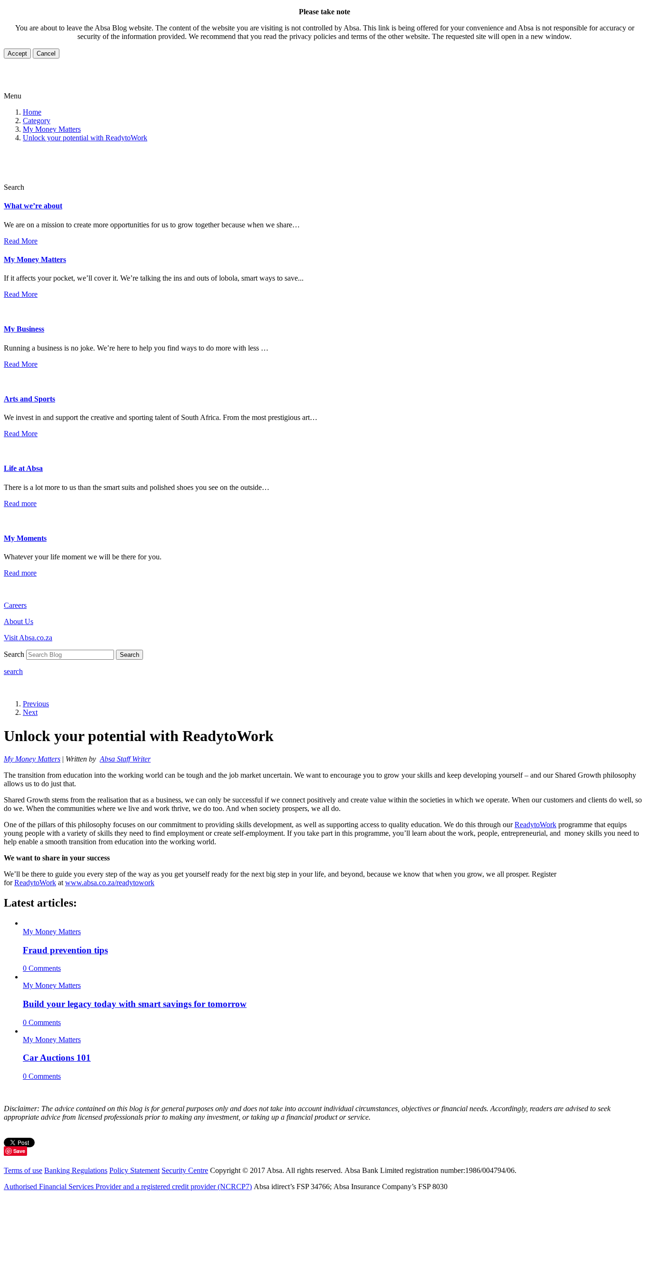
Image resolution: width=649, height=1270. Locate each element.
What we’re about (33, 206)
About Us (18, 621)
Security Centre (185, 1170)
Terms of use (23, 1170)
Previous (36, 704)
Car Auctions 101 (57, 1058)
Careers (15, 605)
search (13, 671)
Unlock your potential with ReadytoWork (85, 138)
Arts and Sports (29, 399)
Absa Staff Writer (125, 759)
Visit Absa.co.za (28, 638)
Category (36, 121)
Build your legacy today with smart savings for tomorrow (135, 1004)
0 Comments (42, 968)
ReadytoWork (535, 825)
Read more (20, 503)
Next (30, 712)
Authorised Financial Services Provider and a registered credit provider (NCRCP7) (128, 1186)
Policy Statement (134, 1170)
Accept (17, 53)
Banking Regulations (75, 1170)
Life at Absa (23, 468)
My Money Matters (52, 129)
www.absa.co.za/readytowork (109, 883)
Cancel (46, 53)
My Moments (25, 538)
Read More (21, 241)
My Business (24, 329)
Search (129, 654)
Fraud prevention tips (65, 950)
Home (32, 112)
